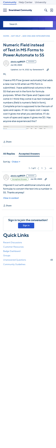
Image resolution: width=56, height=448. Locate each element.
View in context (11, 198)
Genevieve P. (38, 69)
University (40, 2)
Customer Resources (13, 246)
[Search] (46, 10)
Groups (6, 255)
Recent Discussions (12, 242)
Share (7, 142)
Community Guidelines (14, 264)
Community (9, 2)
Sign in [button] (26, 225)
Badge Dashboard (11, 251)
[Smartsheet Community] (20, 10)
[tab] (9, 153)
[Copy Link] (48, 69)
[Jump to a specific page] (50, 168)
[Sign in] (51, 10)
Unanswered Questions (28, 259)
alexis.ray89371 (18, 61)
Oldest (15, 161)
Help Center (26, 2)
